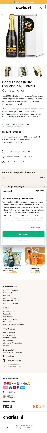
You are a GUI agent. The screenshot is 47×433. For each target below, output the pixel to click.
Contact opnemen (10, 303)
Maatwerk (7, 322)
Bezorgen (6, 295)
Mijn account (8, 316)
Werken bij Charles (10, 338)
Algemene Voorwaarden (12, 343)
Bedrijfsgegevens (9, 340)
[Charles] (23, 8)
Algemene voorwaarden (21, 425)
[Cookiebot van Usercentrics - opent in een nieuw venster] (34, 191)
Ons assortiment (9, 335)
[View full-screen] (2, 14)
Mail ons (11, 356)
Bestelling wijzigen (10, 298)
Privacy (6, 346)
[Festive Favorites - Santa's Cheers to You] (11, 256)
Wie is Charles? (9, 332)
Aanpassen (22, 241)
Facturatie (7, 314)
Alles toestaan (23, 234)
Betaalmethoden (9, 293)
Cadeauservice (9, 311)
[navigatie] (3, 7)
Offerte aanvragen (10, 319)
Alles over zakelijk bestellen (13, 324)
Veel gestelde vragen (11, 301)
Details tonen (35, 227)
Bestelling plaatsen (10, 290)
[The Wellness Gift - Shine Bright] (35, 256)
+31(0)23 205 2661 (14, 361)
